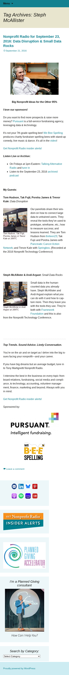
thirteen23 (51, 236)
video (53, 140)
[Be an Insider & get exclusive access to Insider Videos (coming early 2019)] (23, 521)
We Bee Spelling (53, 133)
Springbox (44, 247)
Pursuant (18, 121)
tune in (26, 167)
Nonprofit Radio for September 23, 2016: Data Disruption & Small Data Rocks (32, 41)
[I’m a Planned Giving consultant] (24, 613)
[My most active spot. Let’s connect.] (21, 486)
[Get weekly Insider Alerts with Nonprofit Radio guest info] (14, 486)
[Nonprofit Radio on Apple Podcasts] (14, 495)
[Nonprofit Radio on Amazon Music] (28, 495)
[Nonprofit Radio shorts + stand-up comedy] (35, 495)
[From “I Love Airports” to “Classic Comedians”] (35, 486)
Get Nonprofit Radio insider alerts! (22, 148)
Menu (6, 3)
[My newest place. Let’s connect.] (28, 486)
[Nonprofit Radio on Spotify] (21, 495)
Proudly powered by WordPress (19, 668)
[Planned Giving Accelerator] (24, 555)
